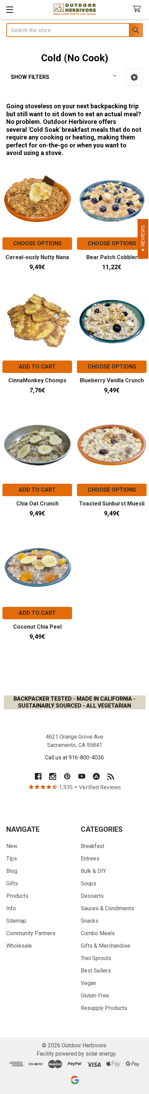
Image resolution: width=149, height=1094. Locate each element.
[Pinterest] (67, 776)
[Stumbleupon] (96, 776)
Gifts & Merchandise (105, 945)
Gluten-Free (95, 995)
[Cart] (138, 9)
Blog (11, 871)
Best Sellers (96, 970)
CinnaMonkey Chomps (37, 380)
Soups (88, 883)
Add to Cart (37, 366)
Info (11, 908)
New (11, 846)
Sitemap (16, 921)
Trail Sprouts (96, 958)
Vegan (88, 983)
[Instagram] (52, 776)
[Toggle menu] (9, 9)
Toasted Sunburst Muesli (111, 503)
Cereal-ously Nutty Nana (37, 257)
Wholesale (19, 945)
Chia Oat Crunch (37, 503)
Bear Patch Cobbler (112, 257)
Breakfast (92, 846)
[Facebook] (38, 776)
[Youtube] (82, 776)
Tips (11, 858)
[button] (134, 77)
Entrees (90, 858)
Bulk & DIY (93, 871)
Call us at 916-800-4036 (74, 757)
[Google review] (75, 1080)
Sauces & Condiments (107, 908)
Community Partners (30, 933)
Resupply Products (104, 1008)
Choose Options (37, 243)
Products (17, 896)
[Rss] (111, 776)
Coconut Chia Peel (37, 626)
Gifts (12, 883)
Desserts (92, 896)
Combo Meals (98, 933)
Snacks (89, 921)
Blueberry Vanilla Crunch (112, 380)
